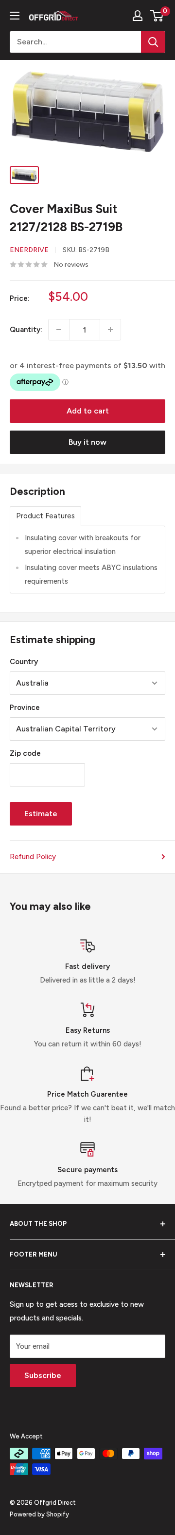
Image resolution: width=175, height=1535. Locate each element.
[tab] (45, 516)
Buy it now (87, 442)
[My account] (137, 15)
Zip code (25, 753)
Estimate (40, 813)
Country (24, 661)
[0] (157, 15)
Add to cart (88, 410)
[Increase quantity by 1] (110, 329)
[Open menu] (14, 16)
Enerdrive (29, 250)
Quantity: (26, 329)
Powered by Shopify (39, 1514)
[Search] (153, 42)
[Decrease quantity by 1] (59, 329)
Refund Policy (33, 856)
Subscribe (42, 1375)
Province (25, 707)
